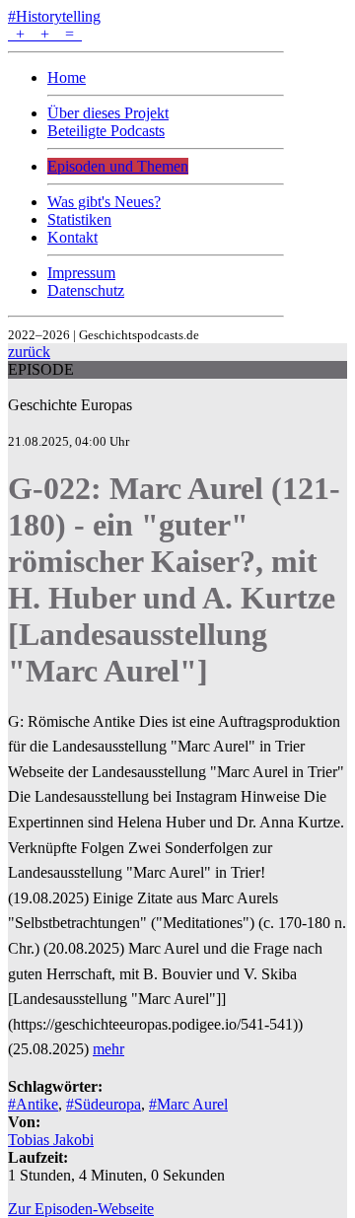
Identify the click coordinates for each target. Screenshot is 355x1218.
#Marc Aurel (188, 1104)
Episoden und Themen (117, 166)
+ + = (45, 34)
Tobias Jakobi (51, 1139)
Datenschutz (85, 290)
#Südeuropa (103, 1104)
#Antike (33, 1104)
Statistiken (79, 219)
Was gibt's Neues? (104, 201)
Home (66, 77)
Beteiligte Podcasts (106, 130)
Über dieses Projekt (108, 113)
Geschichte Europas (70, 404)
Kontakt (72, 237)
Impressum (81, 272)
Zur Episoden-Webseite (81, 1208)
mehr (108, 1048)
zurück (29, 351)
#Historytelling (54, 16)
